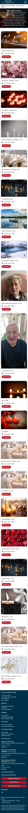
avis (13, 751)
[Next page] (15, 688)
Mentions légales (6, 802)
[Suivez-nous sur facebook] (3, 793)
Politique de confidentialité (8, 800)
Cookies (18, 800)
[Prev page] (12, 688)
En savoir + (4, 747)
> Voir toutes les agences (7, 772)
